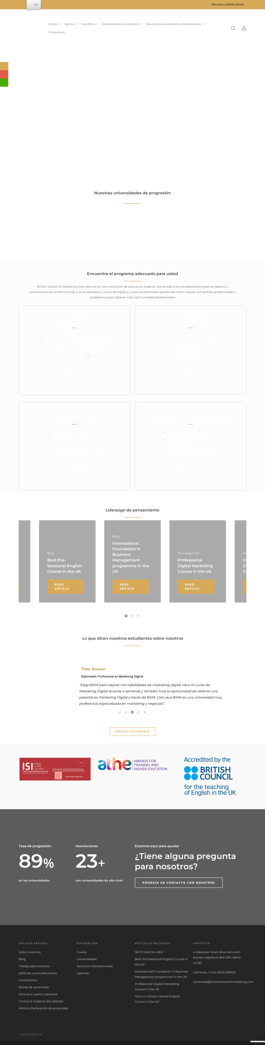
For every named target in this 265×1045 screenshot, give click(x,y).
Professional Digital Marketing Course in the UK (157, 986)
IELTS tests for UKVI (149, 952)
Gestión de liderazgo (189, 336)
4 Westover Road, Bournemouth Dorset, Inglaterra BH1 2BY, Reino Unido (217, 957)
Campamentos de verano (189, 439)
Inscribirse (88, 24)
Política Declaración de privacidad (43, 1008)
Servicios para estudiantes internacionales (173, 24)
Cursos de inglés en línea (72, 432)
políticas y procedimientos (38, 973)
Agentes (69, 24)
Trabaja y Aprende (184, 445)
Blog (22, 959)
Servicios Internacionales (95, 966)
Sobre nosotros (30, 952)
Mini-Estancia (180, 432)
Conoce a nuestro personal (38, 994)
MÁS (49, 355)
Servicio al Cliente (186, 355)
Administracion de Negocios (194, 342)
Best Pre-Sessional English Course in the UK (161, 961)
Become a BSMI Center (227, 4)
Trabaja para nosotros (34, 966)
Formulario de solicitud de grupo (195, 451)
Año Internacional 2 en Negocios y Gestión (78, 349)
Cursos (53, 24)
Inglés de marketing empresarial (78, 451)
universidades (87, 959)
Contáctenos (56, 32)
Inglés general (64, 445)
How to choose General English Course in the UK (157, 998)
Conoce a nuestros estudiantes (41, 1001)
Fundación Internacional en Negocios (74, 336)
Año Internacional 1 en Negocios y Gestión (78, 342)
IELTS (57, 439)
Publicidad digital (186, 349)
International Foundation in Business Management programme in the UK (161, 974)
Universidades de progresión (120, 24)
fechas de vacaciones (34, 987)
